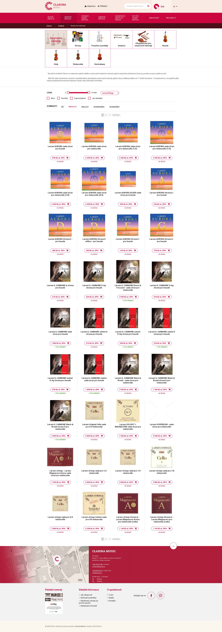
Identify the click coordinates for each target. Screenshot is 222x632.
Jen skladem (97, 98)
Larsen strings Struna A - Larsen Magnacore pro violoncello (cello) (161, 519)
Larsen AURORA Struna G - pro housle (162, 240)
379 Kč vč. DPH (160, 251)
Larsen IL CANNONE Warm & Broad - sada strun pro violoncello (128, 380)
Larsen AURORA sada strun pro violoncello (94, 147)
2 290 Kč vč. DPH (92, 158)
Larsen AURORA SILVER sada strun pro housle (128, 194)
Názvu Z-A (85, 107)
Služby (111, 598)
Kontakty (112, 601)
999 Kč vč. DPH (58, 158)
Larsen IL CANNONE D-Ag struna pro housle (94, 286)
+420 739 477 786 (97, 564)
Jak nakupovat (86, 595)
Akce (53, 98)
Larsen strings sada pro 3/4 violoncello (60, 518)
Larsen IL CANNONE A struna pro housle (60, 286)
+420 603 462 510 (97, 570)
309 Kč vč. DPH (92, 251)
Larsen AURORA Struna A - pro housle (162, 194)
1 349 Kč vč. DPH (160, 390)
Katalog (61, 26)
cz (174, 6)
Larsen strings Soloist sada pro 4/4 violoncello (94, 518)
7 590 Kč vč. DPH (126, 297)
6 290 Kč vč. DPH (92, 529)
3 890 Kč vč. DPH (92, 436)
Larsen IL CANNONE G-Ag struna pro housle (161, 286)
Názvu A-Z (73, 107)
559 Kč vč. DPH (92, 297)
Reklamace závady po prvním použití (88, 602)
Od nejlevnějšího (98, 107)
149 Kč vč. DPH (126, 251)
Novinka (64, 98)
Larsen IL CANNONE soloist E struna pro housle (161, 333)
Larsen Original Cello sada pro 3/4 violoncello (94, 425)
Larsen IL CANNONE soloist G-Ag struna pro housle (60, 379)
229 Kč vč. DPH (160, 343)
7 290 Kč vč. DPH (58, 482)
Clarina (49, 26)
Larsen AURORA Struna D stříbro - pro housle (94, 240)
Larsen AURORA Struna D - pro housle (60, 240)
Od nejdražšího (114, 107)
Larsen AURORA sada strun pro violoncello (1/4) (161, 147)
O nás (111, 595)
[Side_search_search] (148, 6)
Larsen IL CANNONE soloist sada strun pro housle (94, 379)
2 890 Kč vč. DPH (58, 436)
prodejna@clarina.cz (98, 566)
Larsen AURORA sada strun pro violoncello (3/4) (94, 194)
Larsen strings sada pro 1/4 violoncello (127, 472)
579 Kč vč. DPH (160, 297)
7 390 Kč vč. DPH (126, 436)
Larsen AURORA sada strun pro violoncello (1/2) (128, 147)
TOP (62, 107)
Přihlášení (103, 6)
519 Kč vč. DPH (58, 297)
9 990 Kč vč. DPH (160, 436)
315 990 (94, 92)
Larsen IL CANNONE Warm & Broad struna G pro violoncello (60, 426)
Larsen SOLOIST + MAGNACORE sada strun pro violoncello (128, 426)
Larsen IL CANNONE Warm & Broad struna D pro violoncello (162, 380)
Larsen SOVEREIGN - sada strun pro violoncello (162, 425)
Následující (116, 115)
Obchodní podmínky (88, 598)
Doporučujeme (80, 98)
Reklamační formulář (88, 606)
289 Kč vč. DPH (58, 251)
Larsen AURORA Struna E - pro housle (128, 240)
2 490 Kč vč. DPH (126, 158)
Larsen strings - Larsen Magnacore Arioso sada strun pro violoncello (60, 473)
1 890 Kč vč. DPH (58, 343)
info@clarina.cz (97, 573)
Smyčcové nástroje (78, 26)
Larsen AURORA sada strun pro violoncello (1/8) (60, 194)
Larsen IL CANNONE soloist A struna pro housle (94, 333)
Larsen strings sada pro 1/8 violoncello (161, 472)
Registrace (91, 6)
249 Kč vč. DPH (160, 204)
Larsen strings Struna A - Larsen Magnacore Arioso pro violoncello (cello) (128, 519)
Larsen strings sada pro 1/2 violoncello (94, 472)
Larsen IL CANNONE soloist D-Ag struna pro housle (127, 333)
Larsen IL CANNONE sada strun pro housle (60, 333)
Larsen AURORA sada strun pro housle (60, 147)
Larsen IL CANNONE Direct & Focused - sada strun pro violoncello (128, 287)
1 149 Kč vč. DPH (126, 529)
